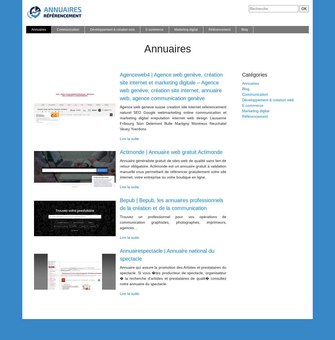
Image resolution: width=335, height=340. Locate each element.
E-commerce (155, 29)
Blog (244, 29)
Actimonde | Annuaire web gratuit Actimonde (171, 152)
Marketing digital (186, 29)
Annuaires (38, 29)
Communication (68, 29)
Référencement (220, 29)
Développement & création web (112, 29)
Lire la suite (129, 139)
